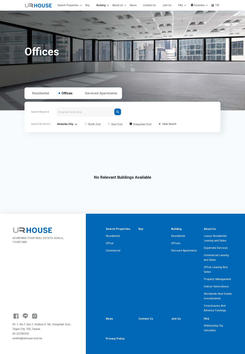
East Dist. (117, 124)
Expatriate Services (216, 247)
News (133, 5)
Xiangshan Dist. (142, 124)
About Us (117, 5)
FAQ (180, 5)
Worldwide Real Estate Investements (218, 296)
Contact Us (149, 5)
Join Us (166, 5)
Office (110, 243)
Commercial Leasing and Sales (216, 257)
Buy (87, 5)
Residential (40, 93)
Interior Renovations (216, 286)
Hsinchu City (65, 124)
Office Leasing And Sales (216, 269)
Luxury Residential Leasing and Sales (215, 238)
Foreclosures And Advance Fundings (215, 308)
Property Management (217, 279)
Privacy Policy (115, 338)
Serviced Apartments (101, 93)
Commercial (113, 250)
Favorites (199, 5)
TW (217, 5)
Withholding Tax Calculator (213, 328)
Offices (67, 93)
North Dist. (94, 124)
